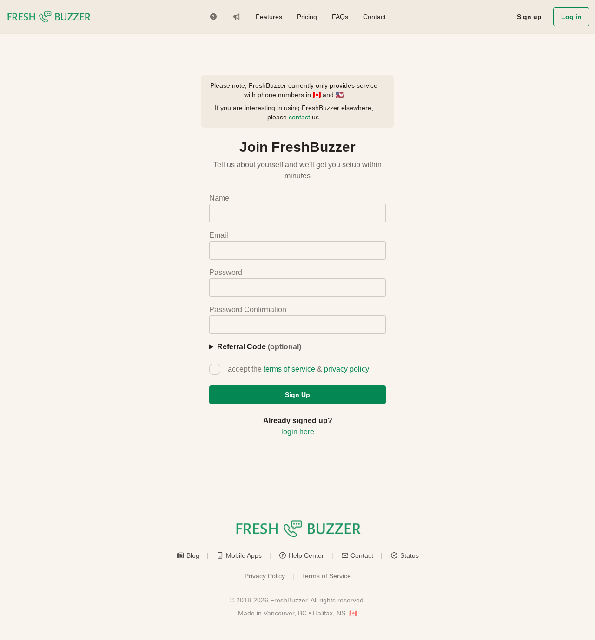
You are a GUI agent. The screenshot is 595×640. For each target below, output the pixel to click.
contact (299, 117)
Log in (571, 16)
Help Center (306, 555)
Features (269, 16)
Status (409, 555)
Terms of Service (326, 576)
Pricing (307, 16)
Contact (374, 16)
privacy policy (346, 369)
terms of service (289, 369)
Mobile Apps (244, 555)
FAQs (340, 16)
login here (297, 432)
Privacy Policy (265, 576)
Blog (192, 555)
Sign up (529, 16)
